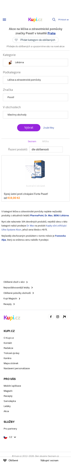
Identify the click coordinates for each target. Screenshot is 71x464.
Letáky (7, 406)
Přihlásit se (63, 20)
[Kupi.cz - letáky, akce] (35, 20)
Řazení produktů (17, 149)
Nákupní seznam (49, 460)
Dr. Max (30, 225)
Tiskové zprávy (11, 353)
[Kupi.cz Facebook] (51, 317)
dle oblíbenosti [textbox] (40, 149)
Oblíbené (13, 460)
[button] (35, 62)
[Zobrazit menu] (4, 19)
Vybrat (28, 127)
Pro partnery (10, 428)
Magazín (8, 391)
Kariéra (7, 358)
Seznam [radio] (32, 141)
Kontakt (8, 343)
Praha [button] (52, 33)
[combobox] (46, 149)
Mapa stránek (11, 363)
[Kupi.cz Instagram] (58, 317)
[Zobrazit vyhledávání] (54, 20)
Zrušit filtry (48, 128)
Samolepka (10, 401)
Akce (6, 411)
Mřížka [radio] (45, 141)
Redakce (8, 348)
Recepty (8, 396)
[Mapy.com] (64, 317)
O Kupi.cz (9, 338)
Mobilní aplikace (12, 385)
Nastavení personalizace (17, 368)
